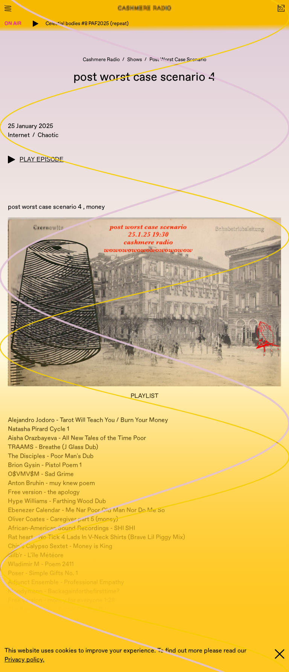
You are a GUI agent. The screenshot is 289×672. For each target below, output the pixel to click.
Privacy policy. (24, 659)
